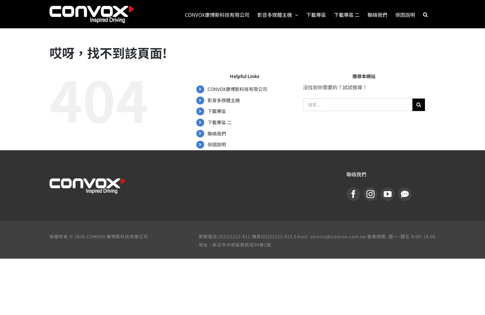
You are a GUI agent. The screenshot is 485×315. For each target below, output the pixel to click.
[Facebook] (353, 194)
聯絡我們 (217, 133)
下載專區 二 (220, 122)
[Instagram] (370, 194)
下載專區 (217, 111)
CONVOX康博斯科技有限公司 (237, 89)
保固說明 (217, 144)
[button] (425, 14)
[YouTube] (388, 194)
